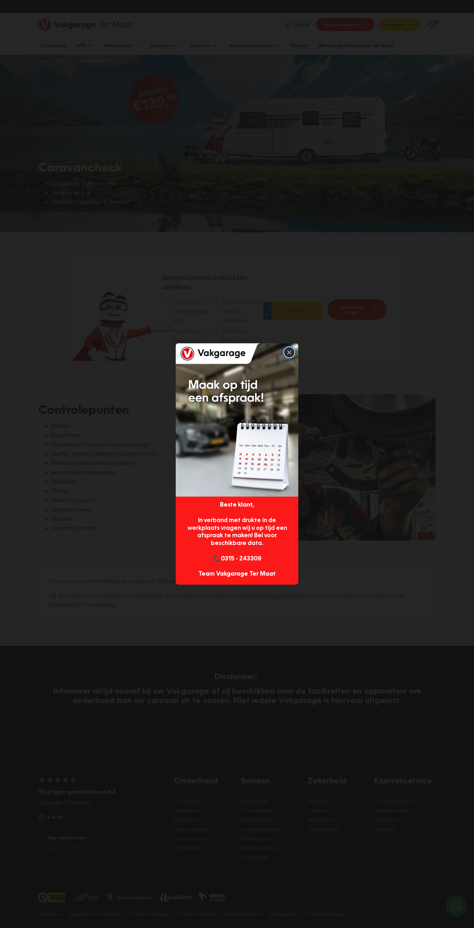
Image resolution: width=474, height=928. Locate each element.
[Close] (289, 352)
